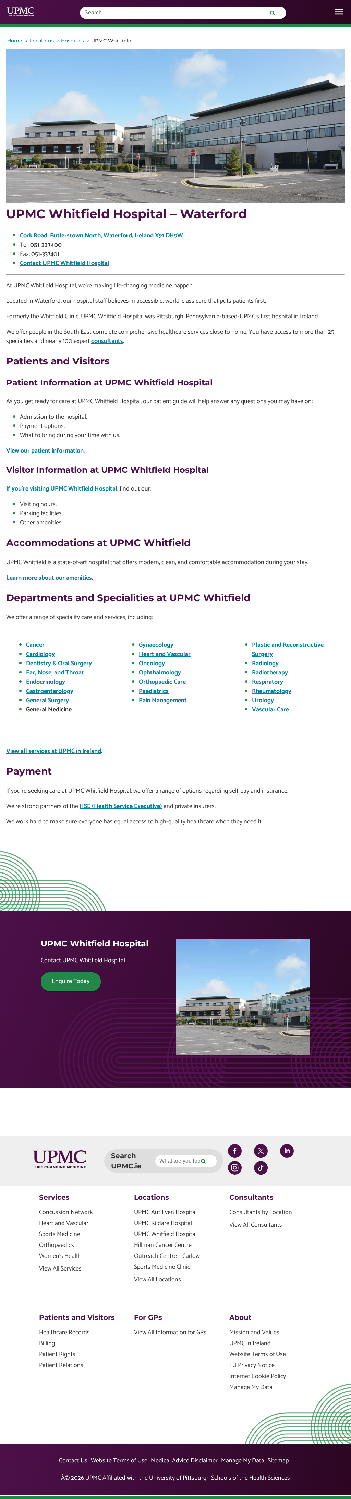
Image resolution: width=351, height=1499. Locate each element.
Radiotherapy (270, 673)
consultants (107, 341)
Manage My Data (251, 1387)
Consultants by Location (260, 1212)
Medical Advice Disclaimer (184, 1460)
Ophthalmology (160, 673)
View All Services (60, 1269)
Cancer (35, 645)
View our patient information (45, 451)
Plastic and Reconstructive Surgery (288, 649)
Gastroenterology (49, 691)
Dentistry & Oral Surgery (59, 663)
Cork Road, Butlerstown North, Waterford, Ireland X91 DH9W (101, 236)
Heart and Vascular (165, 654)
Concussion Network (66, 1212)
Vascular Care (270, 710)
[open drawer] (339, 12)
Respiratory (267, 682)
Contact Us (73, 1460)
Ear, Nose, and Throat (55, 673)
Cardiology (40, 654)
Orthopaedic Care (162, 682)
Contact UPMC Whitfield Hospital (64, 263)
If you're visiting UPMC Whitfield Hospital (61, 489)
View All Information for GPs (170, 1332)
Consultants (251, 1197)
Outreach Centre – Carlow (167, 1256)
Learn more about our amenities (49, 578)
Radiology (265, 663)
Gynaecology (156, 645)
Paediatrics (154, 691)
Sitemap (278, 1460)
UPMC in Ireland (250, 1343)
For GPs (148, 1317)
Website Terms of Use (257, 1354)
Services (54, 1197)
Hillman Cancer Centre (163, 1245)
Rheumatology (271, 691)
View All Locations (157, 1280)
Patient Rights (57, 1354)
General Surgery (47, 700)
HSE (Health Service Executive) (121, 806)
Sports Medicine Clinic (162, 1267)
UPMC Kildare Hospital (163, 1223)
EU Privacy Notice (252, 1365)
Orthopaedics (56, 1245)
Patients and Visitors (77, 1317)
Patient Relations (61, 1365)
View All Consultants (255, 1225)
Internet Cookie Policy (257, 1376)
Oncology (152, 663)
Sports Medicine (59, 1234)
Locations (151, 1197)
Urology (263, 700)
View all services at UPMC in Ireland (53, 751)
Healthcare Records (64, 1332)
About (240, 1317)
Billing (47, 1343)
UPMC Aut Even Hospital (165, 1212)
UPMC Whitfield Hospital (165, 1234)
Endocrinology (45, 682)
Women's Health (60, 1256)
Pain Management (163, 700)
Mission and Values (254, 1332)
